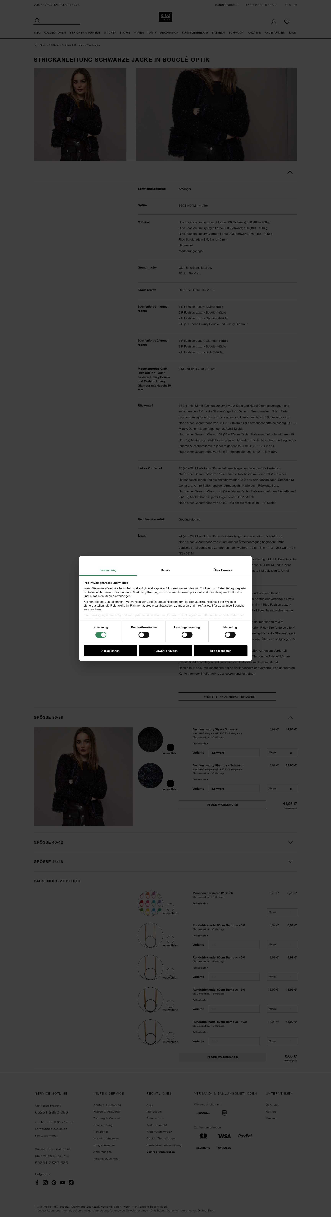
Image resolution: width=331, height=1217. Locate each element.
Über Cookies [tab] (223, 570)
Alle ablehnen (110, 650)
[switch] (143, 635)
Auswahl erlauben (165, 650)
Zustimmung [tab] (108, 570)
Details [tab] (165, 570)
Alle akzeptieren (220, 650)
